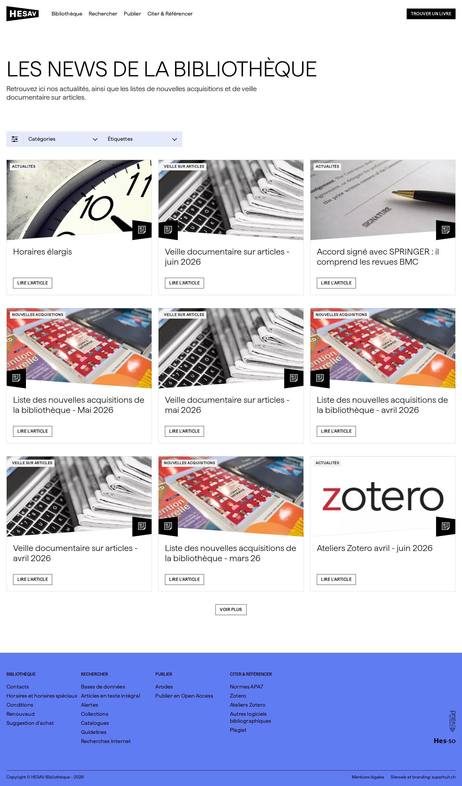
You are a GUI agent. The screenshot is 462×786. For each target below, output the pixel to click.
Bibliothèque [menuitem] (67, 13)
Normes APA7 (246, 686)
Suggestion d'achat (30, 723)
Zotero (238, 696)
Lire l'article (32, 283)
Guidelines (94, 732)
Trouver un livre (431, 13)
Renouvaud (20, 714)
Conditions (19, 705)
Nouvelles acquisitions (37, 314)
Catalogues (95, 723)
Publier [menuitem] (132, 13)
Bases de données (103, 686)
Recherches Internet (106, 741)
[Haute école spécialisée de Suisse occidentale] (445, 740)
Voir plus (231, 609)
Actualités (23, 166)
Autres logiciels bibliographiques (250, 717)
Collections (94, 714)
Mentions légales (368, 777)
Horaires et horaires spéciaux (41, 696)
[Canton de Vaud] (452, 722)
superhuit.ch (444, 777)
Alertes (89, 705)
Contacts (17, 686)
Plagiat (238, 730)
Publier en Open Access (184, 696)
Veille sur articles (184, 166)
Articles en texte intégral (110, 696)
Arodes (164, 686)
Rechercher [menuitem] (103, 13)
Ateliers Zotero (247, 705)
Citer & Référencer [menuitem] (170, 13)
